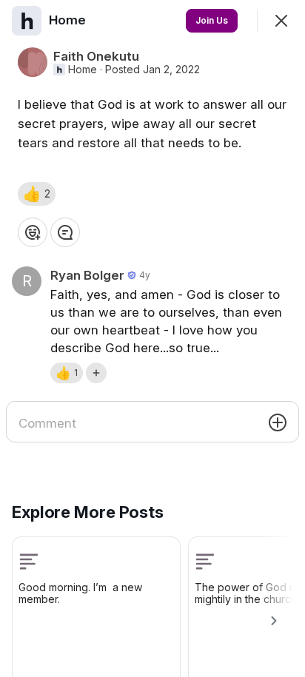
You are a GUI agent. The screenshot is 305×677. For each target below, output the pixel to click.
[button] (37, 194)
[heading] (69, 20)
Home (82, 69)
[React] (33, 232)
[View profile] (26, 21)
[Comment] (65, 232)
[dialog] (152, 338)
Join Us (211, 20)
